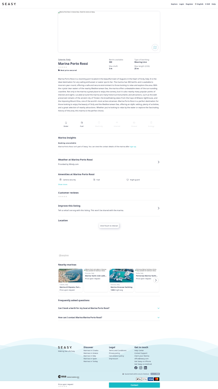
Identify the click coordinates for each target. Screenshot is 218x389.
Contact (134, 385)
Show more (62, 184)
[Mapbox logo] (64, 255)
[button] (109, 162)
